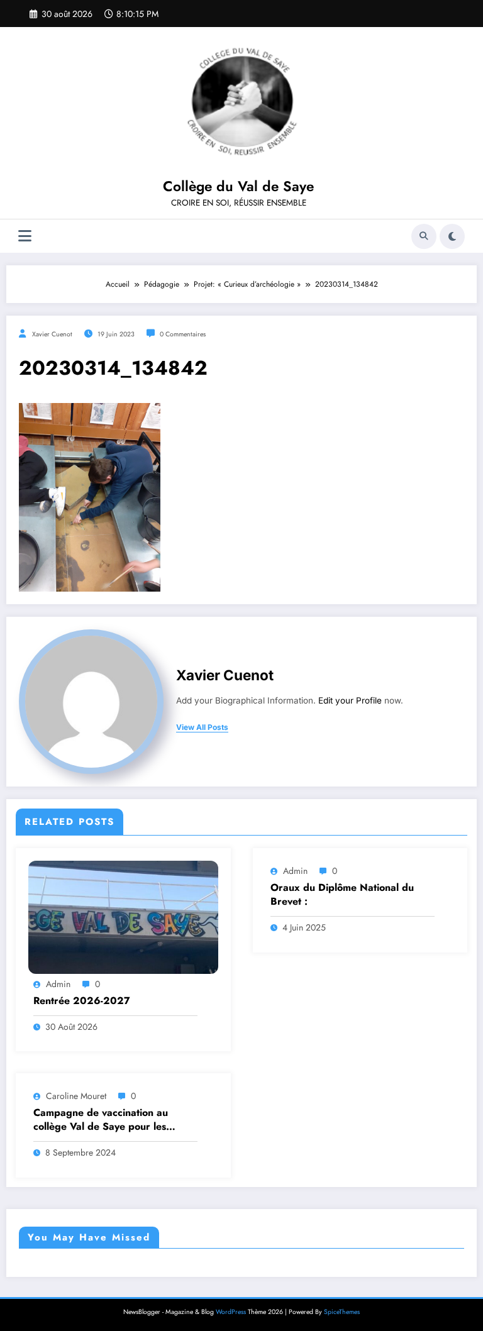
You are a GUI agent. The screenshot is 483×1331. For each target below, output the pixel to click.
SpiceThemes (342, 1312)
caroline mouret (76, 1096)
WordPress (231, 1312)
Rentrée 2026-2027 (81, 1001)
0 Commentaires (183, 334)
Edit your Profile (350, 700)
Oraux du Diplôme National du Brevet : (342, 895)
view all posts (202, 727)
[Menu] (25, 236)
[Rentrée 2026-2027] (123, 916)
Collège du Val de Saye (238, 186)
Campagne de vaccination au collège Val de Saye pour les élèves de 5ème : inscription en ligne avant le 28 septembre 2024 (114, 1120)
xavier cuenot (52, 334)
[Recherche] (423, 236)
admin (58, 984)
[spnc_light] (452, 236)
